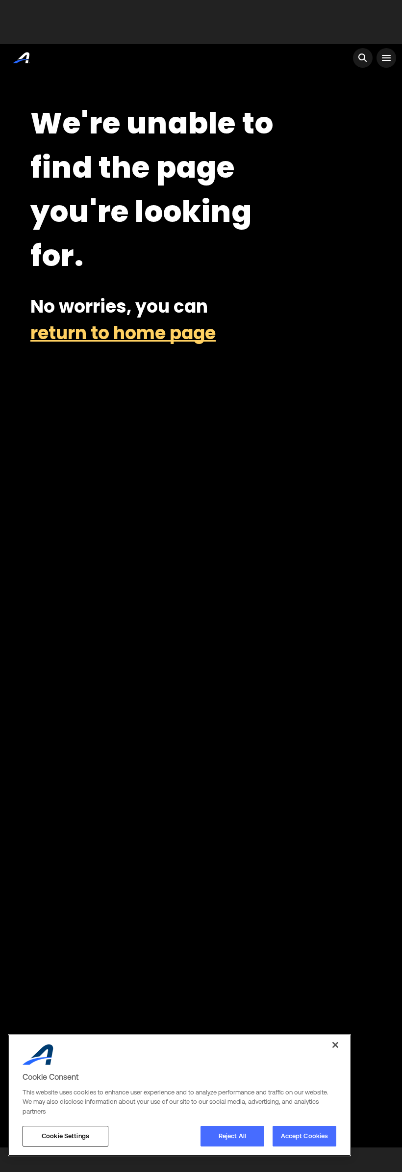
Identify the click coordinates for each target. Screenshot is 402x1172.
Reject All (232, 1136)
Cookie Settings (65, 1136)
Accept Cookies (304, 1136)
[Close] (335, 1045)
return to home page (123, 333)
